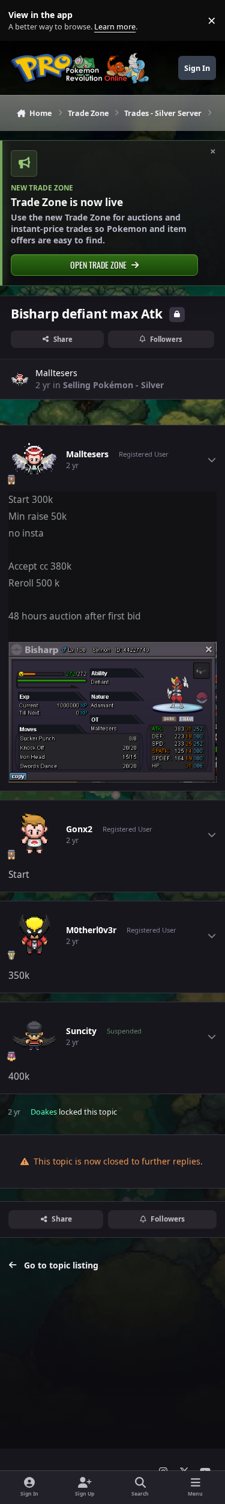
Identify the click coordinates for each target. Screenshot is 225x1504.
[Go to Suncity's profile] (34, 1036)
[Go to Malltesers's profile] (20, 379)
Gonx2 (79, 829)
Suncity (81, 1031)
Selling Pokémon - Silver (113, 385)
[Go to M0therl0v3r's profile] (34, 935)
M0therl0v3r (91, 930)
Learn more (23, 20)
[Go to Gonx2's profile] (34, 834)
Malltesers (56, 373)
